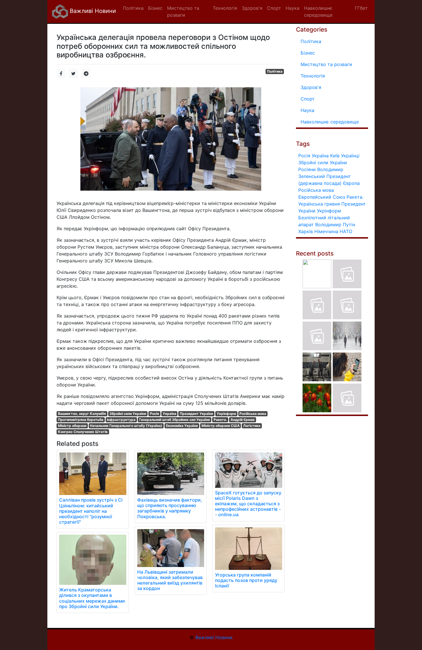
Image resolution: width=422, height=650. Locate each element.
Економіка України (182, 425)
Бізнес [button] (155, 8)
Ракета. (220, 419)
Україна (169, 413)
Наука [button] (292, 8)
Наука (307, 110)
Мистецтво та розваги (326, 64)
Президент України (196, 413)
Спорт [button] (274, 8)
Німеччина (326, 231)
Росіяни (307, 169)
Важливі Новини (92, 10)
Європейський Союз (321, 197)
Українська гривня (319, 204)
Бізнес (308, 53)
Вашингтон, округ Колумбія (82, 413)
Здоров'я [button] (252, 8)
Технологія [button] (225, 8)
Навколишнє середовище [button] (318, 11)
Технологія (313, 76)
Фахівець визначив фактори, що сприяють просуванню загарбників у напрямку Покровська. (169, 508)
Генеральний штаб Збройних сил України (174, 419)
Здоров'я (311, 87)
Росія (154, 413)
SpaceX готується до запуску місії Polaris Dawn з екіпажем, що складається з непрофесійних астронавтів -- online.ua (248, 504)
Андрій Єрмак (243, 419)
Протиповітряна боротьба (80, 419)
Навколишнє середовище (330, 122)
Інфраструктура (121, 419)
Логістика (251, 425)
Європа (351, 183)
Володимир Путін (335, 224)
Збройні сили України (127, 413)
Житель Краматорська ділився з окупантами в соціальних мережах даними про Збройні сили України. (92, 598)
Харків (305, 231)
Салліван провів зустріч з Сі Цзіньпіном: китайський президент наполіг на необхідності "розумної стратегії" (91, 511)
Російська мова (252, 413)
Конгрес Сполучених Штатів (83, 432)
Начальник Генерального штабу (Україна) (126, 425)
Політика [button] (133, 8)
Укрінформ (226, 413)
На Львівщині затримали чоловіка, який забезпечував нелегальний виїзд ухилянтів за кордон (170, 580)
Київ (335, 155)
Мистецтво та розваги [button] (183, 11)
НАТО (346, 231)
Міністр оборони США (221, 425)
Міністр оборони (72, 425)
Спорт (308, 99)
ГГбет (361, 8)
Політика (274, 71)
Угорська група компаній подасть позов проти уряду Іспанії (246, 580)
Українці (350, 155)
